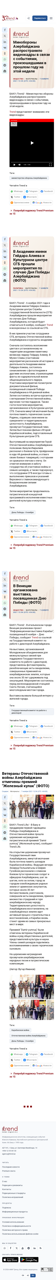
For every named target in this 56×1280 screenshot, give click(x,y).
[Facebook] (10, 1248)
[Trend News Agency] (9, 1129)
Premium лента (8, 1171)
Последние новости (11, 1167)
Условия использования (13, 1222)
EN (23, 1275)
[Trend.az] (10, 18)
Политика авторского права (15, 1230)
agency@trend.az (8, 1154)
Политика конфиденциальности (16, 1226)
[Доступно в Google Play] (29, 1259)
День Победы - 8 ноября (23, 512)
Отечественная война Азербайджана (28, 1036)
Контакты (6, 1189)
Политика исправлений (12, 1197)
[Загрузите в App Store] (10, 1259)
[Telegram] (28, 1248)
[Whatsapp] (4, 1248)
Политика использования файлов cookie (20, 1234)
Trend (13, 111)
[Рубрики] (51, 18)
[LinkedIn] (34, 1248)
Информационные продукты (15, 1212)
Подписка (6, 1208)
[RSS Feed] (40, 1248)
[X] (16, 1248)
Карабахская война (20, 1030)
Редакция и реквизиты (12, 1185)
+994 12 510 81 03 (9, 1151)
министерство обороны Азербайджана (29, 178)
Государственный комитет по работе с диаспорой (29, 711)
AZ (28, 1275)
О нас (4, 1181)
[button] (4, 30)
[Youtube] (22, 1248)
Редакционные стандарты (14, 1193)
